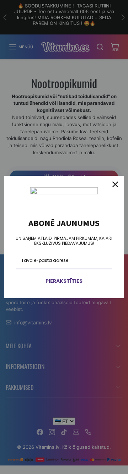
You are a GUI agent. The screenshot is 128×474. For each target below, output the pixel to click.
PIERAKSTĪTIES (64, 281)
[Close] (115, 184)
